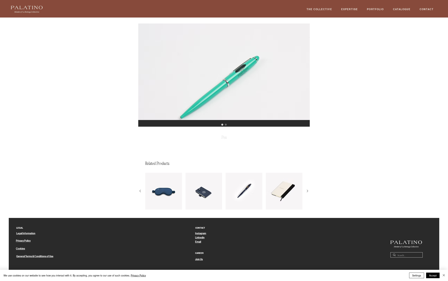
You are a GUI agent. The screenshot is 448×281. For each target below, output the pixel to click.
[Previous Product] (140, 191)
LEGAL (19, 228)
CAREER (199, 253)
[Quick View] (163, 191)
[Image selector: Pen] (222, 124)
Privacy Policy (138, 275)
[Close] (444, 275)
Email (198, 241)
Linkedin (200, 237)
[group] (224, 191)
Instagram (200, 233)
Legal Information (25, 233)
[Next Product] (307, 191)
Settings (416, 275)
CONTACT (200, 228)
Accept (433, 275)
